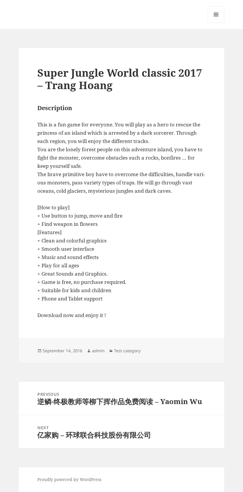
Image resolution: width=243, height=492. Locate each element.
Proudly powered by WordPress (69, 479)
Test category (127, 350)
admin (98, 350)
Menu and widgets (216, 22)
